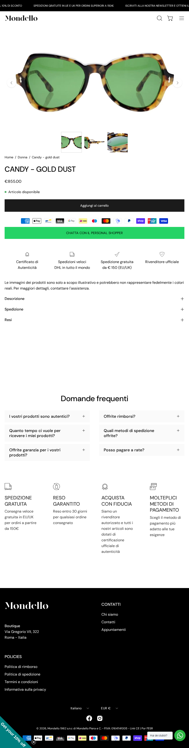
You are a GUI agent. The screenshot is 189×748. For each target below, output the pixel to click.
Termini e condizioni (21, 681)
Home (9, 157)
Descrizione (14, 298)
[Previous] (11, 82)
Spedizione (14, 309)
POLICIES (13, 656)
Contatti (108, 622)
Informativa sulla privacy (25, 689)
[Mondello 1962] (22, 18)
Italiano (76, 708)
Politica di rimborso (21, 666)
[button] (16, 732)
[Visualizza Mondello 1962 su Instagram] (99, 718)
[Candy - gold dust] (71, 142)
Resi (8, 319)
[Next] (177, 82)
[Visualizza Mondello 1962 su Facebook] (89, 718)
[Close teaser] (33, 742)
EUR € (105, 708)
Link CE (134, 728)
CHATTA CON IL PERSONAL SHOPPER (94, 233)
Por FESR (147, 728)
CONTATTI (111, 604)
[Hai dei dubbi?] (180, 735)
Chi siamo (109, 614)
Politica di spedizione (22, 674)
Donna (22, 157)
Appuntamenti (113, 629)
